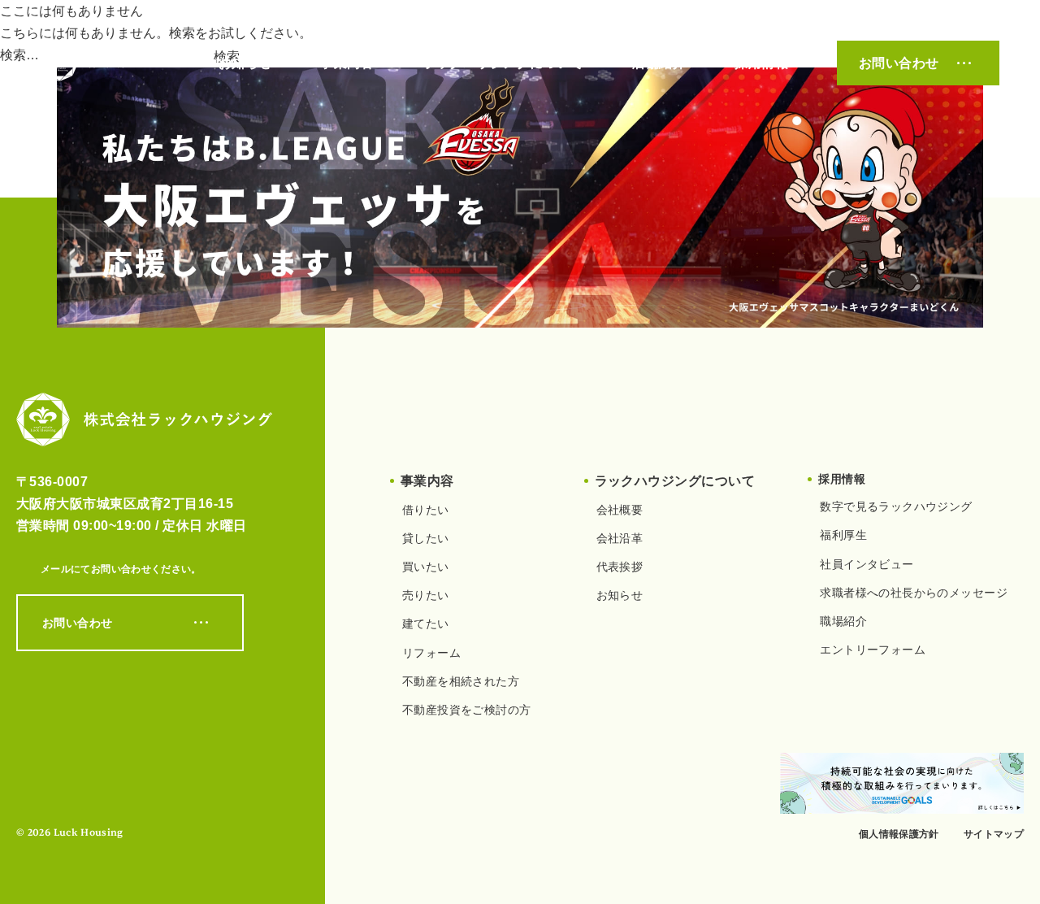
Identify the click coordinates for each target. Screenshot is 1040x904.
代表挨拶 (620, 566)
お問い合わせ (899, 63)
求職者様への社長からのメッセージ (914, 592)
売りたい (425, 595)
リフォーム (431, 652)
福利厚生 (843, 534)
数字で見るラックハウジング (896, 506)
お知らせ (245, 63)
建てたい (425, 623)
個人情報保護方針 (899, 834)
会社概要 (620, 509)
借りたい (425, 509)
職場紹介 (843, 621)
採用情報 (761, 63)
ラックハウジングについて (502, 63)
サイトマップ (994, 834)
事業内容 (347, 63)
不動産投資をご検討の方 (466, 709)
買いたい (425, 566)
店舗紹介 (659, 63)
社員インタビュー (866, 564)
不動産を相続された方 (460, 681)
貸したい (425, 538)
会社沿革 (620, 538)
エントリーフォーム (872, 649)
